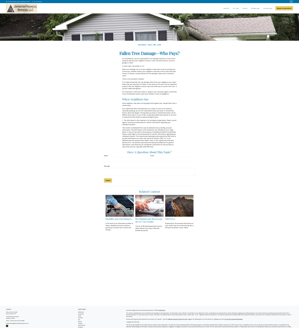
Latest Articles (81, 325)
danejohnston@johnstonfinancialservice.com (17, 323)
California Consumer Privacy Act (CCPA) (178, 319)
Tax (79, 319)
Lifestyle (80, 323)
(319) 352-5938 (38, 1)
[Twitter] (291, 1)
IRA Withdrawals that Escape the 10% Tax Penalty (148, 220)
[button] (226, 8)
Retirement (81, 312)
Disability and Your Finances (119, 218)
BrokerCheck (162, 310)
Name (106, 156)
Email (152, 156)
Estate (79, 316)
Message (107, 166)
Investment (81, 314)
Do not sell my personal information (233, 319)
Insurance (80, 317)
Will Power (170, 218)
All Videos (80, 327)
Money (80, 321)
